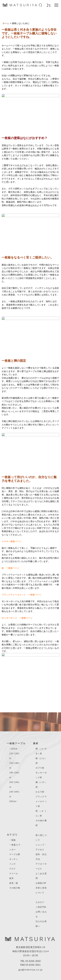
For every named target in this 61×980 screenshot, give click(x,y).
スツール (13, 873)
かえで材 (40, 792)
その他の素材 (41, 823)
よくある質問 (41, 876)
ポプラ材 (40, 768)
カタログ (40, 902)
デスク (12, 869)
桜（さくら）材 (41, 813)
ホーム (6, 23)
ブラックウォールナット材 (41, 801)
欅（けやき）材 (41, 751)
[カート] (48, 5)
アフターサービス (41, 866)
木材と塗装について (41, 890)
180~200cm (14, 775)
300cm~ (13, 801)
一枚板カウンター (14, 847)
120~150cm (14, 756)
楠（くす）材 (41, 784)
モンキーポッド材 (41, 775)
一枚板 (12, 840)
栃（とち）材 (41, 760)
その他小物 (14, 888)
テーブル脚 (14, 854)
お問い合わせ (41, 914)
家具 (11, 878)
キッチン (13, 859)
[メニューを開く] (56, 5)
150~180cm (14, 765)
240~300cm (14, 794)
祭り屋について (41, 837)
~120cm (13, 749)
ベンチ (12, 864)
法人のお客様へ (41, 923)
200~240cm (14, 784)
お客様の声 (41, 883)
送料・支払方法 (41, 856)
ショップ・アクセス (41, 847)
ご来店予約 (41, 907)
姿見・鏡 (13, 883)
